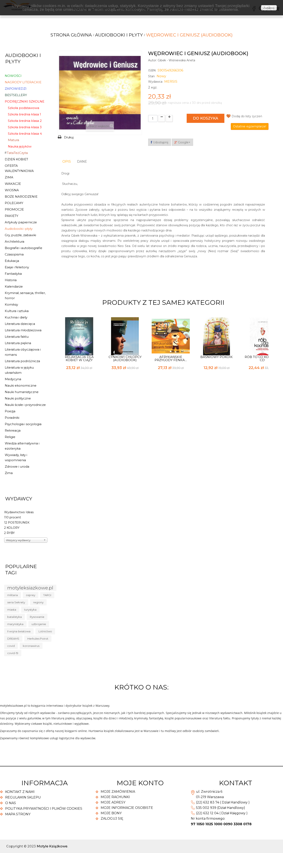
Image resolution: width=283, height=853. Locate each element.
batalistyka (14, 616)
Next (265, 301)
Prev (258, 301)
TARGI (47, 595)
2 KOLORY (11, 528)
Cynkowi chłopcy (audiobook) (125, 358)
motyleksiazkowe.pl (30, 588)
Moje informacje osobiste (127, 808)
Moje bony (111, 813)
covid (11, 645)
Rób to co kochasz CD (262, 358)
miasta (11, 609)
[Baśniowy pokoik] (216, 336)
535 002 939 (206, 808)
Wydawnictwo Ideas (19, 512)
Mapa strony (17, 814)
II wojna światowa (18, 631)
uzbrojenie (38, 624)
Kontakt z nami (20, 792)
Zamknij (269, 8)
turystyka (30, 609)
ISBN (152, 70)
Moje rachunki (115, 797)
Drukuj (69, 137)
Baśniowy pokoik (216, 357)
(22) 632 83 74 (207, 802)
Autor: (152, 60)
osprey (30, 595)
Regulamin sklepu (23, 797)
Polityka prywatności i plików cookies (43, 809)
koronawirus (31, 645)
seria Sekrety (16, 602)
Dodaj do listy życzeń (247, 116)
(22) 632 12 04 (207, 813)
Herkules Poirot (37, 638)
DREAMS (13, 638)
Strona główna (71, 35)
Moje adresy (113, 802)
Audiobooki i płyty (119, 35)
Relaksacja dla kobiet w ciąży (79, 358)
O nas (10, 803)
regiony (38, 602)
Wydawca (155, 81)
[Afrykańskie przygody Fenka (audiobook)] (171, 336)
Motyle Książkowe (52, 846)
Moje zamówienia (118, 792)
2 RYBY (9, 533)
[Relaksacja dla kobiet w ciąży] (79, 336)
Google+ (183, 142)
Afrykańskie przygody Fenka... (171, 358)
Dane (82, 161)
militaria (12, 595)
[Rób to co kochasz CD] (262, 336)
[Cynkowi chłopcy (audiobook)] (125, 336)
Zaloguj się (112, 818)
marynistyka (15, 624)
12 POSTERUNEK (16, 522)
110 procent (12, 517)
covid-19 (12, 653)
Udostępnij (160, 142)
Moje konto (140, 783)
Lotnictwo (45, 631)
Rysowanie (37, 616)
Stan (151, 76)
